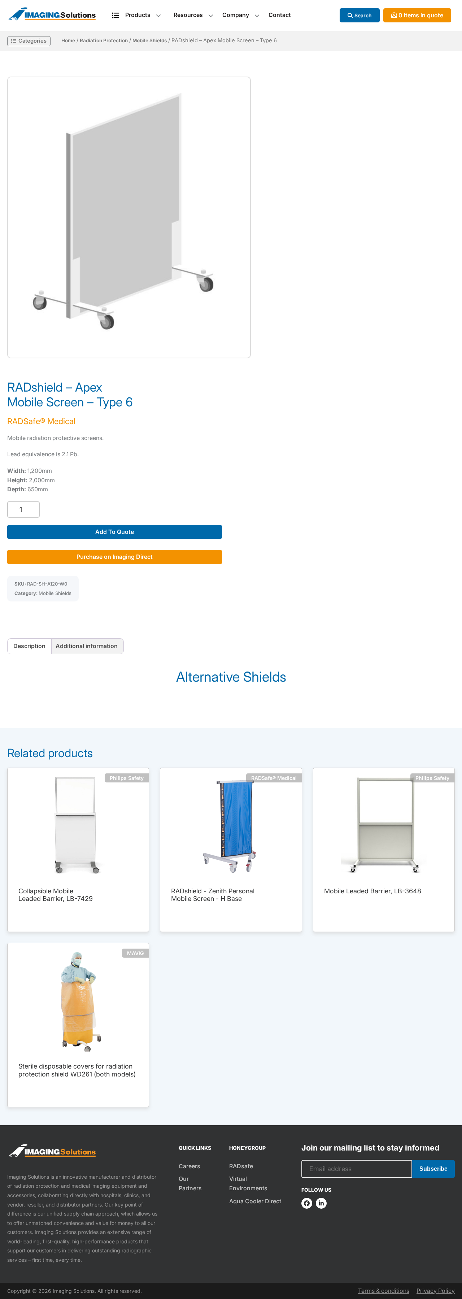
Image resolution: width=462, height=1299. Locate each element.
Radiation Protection (104, 40)
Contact (280, 14)
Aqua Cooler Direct (255, 1201)
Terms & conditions (383, 1290)
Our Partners (190, 1183)
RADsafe (241, 1166)
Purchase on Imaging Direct (115, 556)
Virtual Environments (248, 1183)
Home (68, 40)
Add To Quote (114, 531)
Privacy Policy (436, 1290)
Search (363, 15)
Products (138, 14)
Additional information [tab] (87, 646)
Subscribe (433, 1169)
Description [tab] (29, 646)
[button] (129, 217)
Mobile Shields (149, 40)
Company (235, 14)
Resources (188, 14)
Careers (189, 1166)
